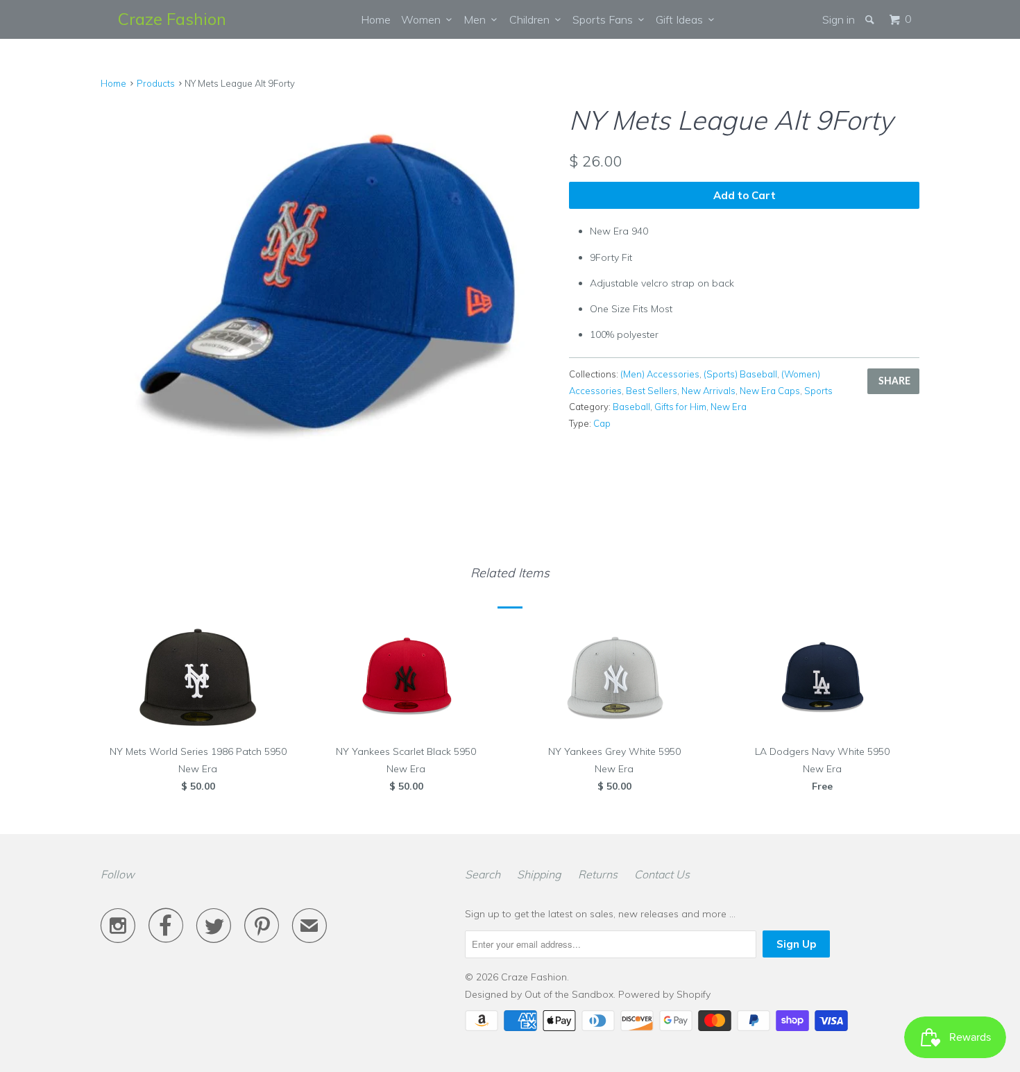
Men (477, 19)
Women (423, 19)
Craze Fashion (172, 18)
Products (156, 83)
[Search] (870, 19)
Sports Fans (605, 19)
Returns (598, 874)
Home (376, 19)
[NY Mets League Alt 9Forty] (328, 276)
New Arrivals (708, 390)
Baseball (631, 406)
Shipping (539, 874)
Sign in (838, 19)
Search (482, 874)
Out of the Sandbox (569, 994)
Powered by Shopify (664, 994)
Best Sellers (651, 390)
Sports (818, 390)
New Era (729, 406)
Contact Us (662, 874)
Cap (602, 423)
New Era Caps (770, 390)
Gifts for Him (680, 406)
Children (532, 19)
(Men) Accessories (659, 374)
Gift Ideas (682, 19)
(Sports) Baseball (740, 374)
